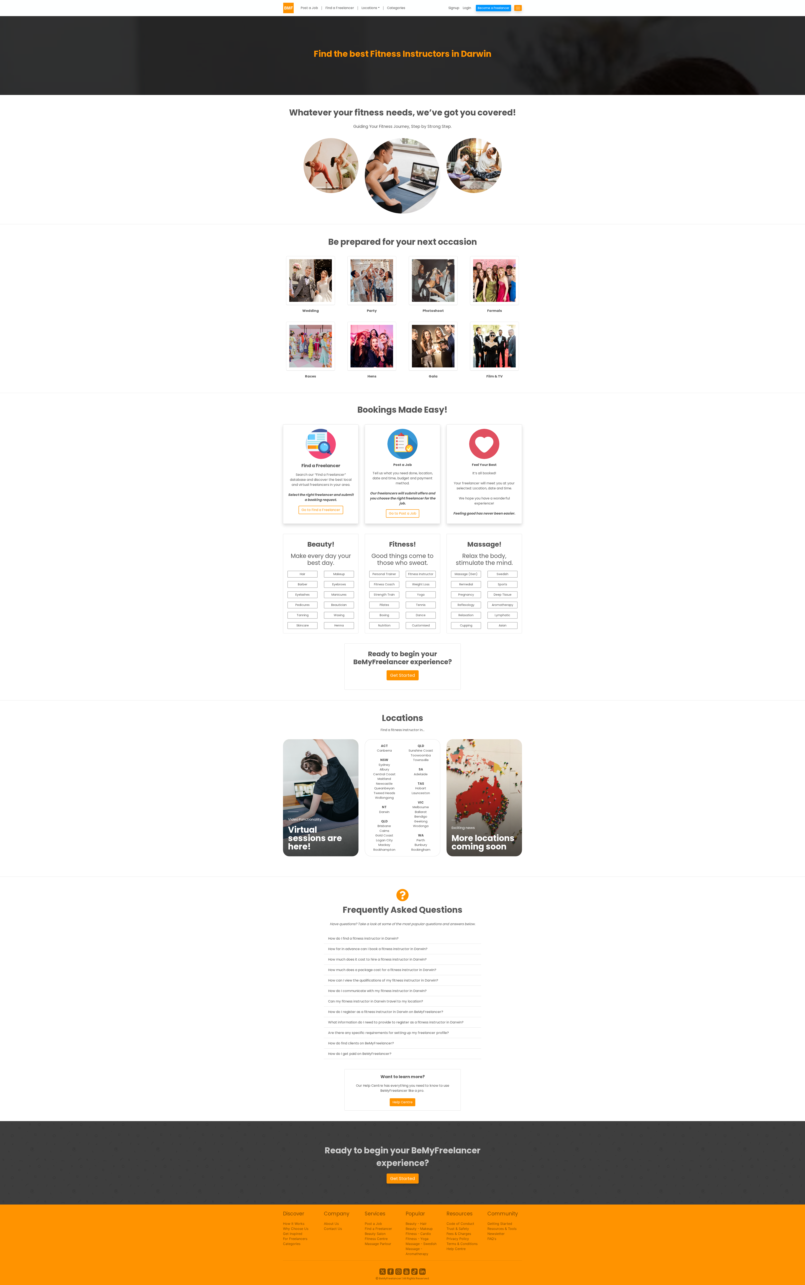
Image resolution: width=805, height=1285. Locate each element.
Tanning (303, 615)
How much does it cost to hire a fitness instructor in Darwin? (377, 959)
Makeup (339, 574)
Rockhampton (384, 849)
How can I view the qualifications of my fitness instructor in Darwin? (383, 980)
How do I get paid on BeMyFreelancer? (359, 1053)
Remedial (466, 584)
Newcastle (384, 783)
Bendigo (420, 816)
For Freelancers (295, 1239)
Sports (502, 584)
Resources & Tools (502, 1229)
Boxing (384, 615)
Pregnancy (466, 595)
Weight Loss (421, 584)
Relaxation (466, 615)
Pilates (384, 605)
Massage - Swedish (421, 1244)
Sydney (384, 764)
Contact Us (333, 1229)
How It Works (293, 1223)
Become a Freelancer (493, 8)
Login (467, 7)
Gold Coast (384, 835)
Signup (453, 7)
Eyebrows (339, 584)
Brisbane (384, 826)
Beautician (339, 605)
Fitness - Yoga (417, 1239)
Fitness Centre (376, 1239)
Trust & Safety (458, 1229)
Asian (502, 625)
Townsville (421, 760)
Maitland (384, 779)
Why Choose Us (295, 1229)
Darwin (384, 812)
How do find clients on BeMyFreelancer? (361, 1043)
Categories (396, 8)
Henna (339, 625)
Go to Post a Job (402, 513)
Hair (302, 574)
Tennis (421, 605)
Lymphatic (502, 615)
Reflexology (466, 605)
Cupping (466, 625)
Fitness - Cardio (418, 1234)
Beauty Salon (375, 1234)
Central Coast (384, 774)
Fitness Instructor (420, 574)
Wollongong (384, 797)
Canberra (384, 750)
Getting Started (499, 1223)
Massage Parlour (378, 1244)
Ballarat (421, 812)
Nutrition (384, 625)
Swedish (502, 574)
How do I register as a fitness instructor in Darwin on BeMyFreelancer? (385, 1011)
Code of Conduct (460, 1223)
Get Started (402, 675)
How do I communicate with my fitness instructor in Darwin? (377, 990)
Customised (421, 625)
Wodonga (420, 826)
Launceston (421, 793)
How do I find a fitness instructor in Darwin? (363, 938)
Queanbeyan (384, 788)
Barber (302, 584)
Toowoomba (421, 755)
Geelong (420, 821)
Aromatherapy (502, 605)
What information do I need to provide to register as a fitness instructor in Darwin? (396, 1022)
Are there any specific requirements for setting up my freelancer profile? (388, 1032)
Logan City (384, 840)
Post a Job (309, 8)
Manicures (339, 595)
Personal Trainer (384, 574)
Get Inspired (292, 1234)
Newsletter (496, 1234)
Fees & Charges (459, 1234)
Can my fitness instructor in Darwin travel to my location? (375, 1001)
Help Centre (402, 1102)
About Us (331, 1223)
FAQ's (491, 1239)
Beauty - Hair (416, 1223)
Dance (421, 615)
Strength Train (384, 595)
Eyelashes (302, 595)
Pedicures (302, 605)
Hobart (420, 788)
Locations (369, 8)
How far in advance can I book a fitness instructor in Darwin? (377, 949)
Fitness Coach (384, 584)
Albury (384, 769)
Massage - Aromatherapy (417, 1251)
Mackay (384, 845)
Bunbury (421, 845)
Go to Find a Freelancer (320, 509)
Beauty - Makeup (419, 1229)
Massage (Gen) (466, 574)
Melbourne (421, 807)
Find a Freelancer (339, 8)
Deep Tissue (503, 595)
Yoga (421, 595)
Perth (421, 840)
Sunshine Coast (421, 750)
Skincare (302, 625)
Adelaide (421, 774)
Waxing (339, 615)
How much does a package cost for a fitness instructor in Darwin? (382, 969)
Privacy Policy (458, 1239)
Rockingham (420, 849)
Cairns (384, 831)
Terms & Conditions (462, 1244)
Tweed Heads (384, 793)
